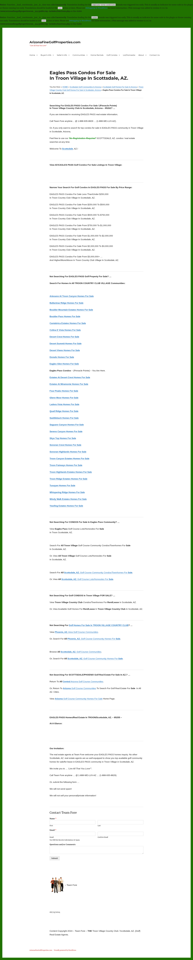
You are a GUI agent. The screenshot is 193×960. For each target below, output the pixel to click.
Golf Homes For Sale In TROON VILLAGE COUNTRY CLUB (98, 625)
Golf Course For (87, 579)
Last (99, 826)
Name (53, 818)
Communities (79, 55)
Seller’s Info (62, 55)
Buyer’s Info (46, 55)
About (141, 55)
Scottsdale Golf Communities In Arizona (85, 87)
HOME (65, 87)
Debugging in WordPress (96, 8)
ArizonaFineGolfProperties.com (54, 42)
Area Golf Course (76, 632)
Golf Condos (112, 55)
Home (32, 55)
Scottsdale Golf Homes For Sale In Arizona (120, 87)
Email (53, 830)
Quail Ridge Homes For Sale (64, 411)
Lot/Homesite (129, 55)
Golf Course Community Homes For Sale (79, 699)
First (51, 826)
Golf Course (81, 652)
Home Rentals (97, 55)
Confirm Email (103, 837)
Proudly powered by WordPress (65, 950)
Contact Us (155, 55)
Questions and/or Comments (63, 844)
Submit (54, 858)
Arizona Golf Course (83, 681)
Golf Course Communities (79, 688)
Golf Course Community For (98, 572)
